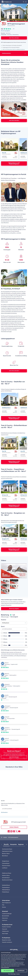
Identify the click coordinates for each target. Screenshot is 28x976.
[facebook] (9, 831)
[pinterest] (14, 831)
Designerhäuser (5, 861)
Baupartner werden (6, 940)
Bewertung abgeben (5, 30)
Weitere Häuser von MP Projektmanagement (14, 163)
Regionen (21, 844)
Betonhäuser (5, 855)
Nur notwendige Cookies (14, 974)
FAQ (3, 904)
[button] (24, 2)
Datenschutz (5, 918)
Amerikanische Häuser (7, 849)
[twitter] (17, 831)
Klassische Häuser (6, 865)
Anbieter (5, 837)
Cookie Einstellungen (7, 913)
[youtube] (19, 831)
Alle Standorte (4, 812)
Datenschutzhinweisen (5, 967)
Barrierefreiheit (5, 915)
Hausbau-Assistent (6, 926)
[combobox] (14, 629)
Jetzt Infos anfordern (14, 38)
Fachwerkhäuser (6, 863)
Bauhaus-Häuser (6, 853)
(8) (13, 28)
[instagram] (11, 831)
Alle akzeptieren (7, 970)
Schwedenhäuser (6, 877)
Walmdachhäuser (6, 889)
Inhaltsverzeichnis (6, 53)
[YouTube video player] (14, 109)
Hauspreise (13, 844)
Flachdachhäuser (6, 887)
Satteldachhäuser (6, 885)
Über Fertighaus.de (6, 902)
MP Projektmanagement (13, 837)
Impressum (4, 920)
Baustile (6, 844)
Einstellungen (21, 970)
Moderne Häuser (6, 875)
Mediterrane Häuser (6, 873)
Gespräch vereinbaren (7, 942)
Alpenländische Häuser (7, 851)
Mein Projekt (5, 933)
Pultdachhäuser (5, 892)
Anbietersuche (5, 931)
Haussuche (4, 929)
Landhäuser (4, 867)
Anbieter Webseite (14, 827)
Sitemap (4, 907)
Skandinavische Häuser (7, 879)
